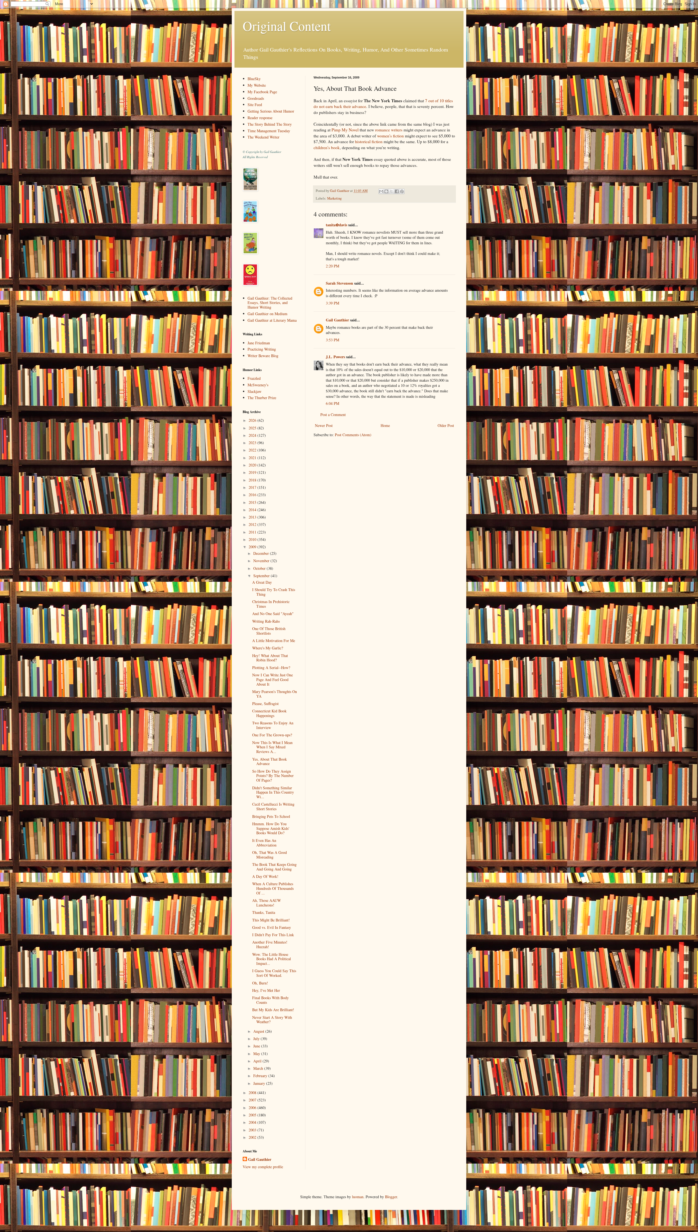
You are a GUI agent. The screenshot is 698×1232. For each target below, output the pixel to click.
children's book (327, 147)
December (261, 553)
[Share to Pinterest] (402, 191)
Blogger (391, 1196)
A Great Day (262, 582)
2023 (253, 442)
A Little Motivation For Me (273, 640)
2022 (253, 450)
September (262, 575)
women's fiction (390, 135)
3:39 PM (332, 303)
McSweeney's (258, 384)
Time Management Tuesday (269, 130)
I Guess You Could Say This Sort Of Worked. (274, 973)
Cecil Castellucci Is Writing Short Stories (273, 806)
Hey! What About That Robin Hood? (270, 658)
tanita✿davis (336, 225)
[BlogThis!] (386, 191)
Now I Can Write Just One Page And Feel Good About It (272, 679)
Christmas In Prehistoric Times (271, 604)
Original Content (287, 25)
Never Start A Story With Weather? (272, 1020)
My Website (257, 85)
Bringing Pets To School (271, 816)
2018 (253, 480)
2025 (253, 427)
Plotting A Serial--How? (271, 667)
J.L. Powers (335, 357)
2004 (253, 1122)
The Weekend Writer (263, 137)
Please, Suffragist (265, 703)
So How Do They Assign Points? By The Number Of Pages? (273, 776)
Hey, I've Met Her (266, 990)
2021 (253, 457)
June (257, 1046)
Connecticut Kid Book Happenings (269, 713)
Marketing (334, 198)
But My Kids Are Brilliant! (273, 1009)
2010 (253, 539)
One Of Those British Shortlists (268, 631)
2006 (253, 1107)
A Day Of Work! (265, 876)
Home (385, 425)
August (259, 1031)
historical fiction (369, 141)
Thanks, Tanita (263, 912)
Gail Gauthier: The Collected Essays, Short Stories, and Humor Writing (270, 303)
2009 (253, 546)
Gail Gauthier (337, 320)
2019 (253, 472)
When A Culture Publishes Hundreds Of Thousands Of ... (273, 888)
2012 (253, 524)
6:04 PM (332, 403)
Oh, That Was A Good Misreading (269, 855)
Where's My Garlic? (267, 647)
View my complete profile (263, 1166)
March (258, 1068)
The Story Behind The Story (270, 124)
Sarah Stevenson (339, 283)
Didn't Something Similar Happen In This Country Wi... (273, 792)
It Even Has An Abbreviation (264, 843)
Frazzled (254, 378)
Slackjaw (254, 391)
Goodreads (256, 98)
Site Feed (255, 104)
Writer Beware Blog (263, 355)
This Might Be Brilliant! (271, 920)
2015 (253, 502)
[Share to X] (391, 191)
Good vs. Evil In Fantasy (271, 927)
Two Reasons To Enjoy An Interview (272, 725)
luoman (357, 1196)
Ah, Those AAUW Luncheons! (266, 903)
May (257, 1053)
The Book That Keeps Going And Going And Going (274, 867)
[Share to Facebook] (396, 191)
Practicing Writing (262, 349)
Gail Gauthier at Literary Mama (272, 320)
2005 (253, 1114)
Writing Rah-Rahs (266, 621)
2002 (253, 1137)
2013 (253, 517)
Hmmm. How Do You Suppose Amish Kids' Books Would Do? (270, 828)
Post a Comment (333, 414)
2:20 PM (332, 266)
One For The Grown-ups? (272, 734)
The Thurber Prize (262, 397)
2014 (253, 509)
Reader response (260, 117)
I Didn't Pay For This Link (273, 934)
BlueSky (254, 78)
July (257, 1038)
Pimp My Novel (345, 129)
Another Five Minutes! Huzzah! (269, 944)
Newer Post (324, 425)
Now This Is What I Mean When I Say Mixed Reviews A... (272, 747)
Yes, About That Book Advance (269, 761)
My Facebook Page (262, 91)
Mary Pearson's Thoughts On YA (274, 694)
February (260, 1075)
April (258, 1061)
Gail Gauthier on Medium (267, 313)
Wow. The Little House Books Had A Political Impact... (271, 959)
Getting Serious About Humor (271, 111)
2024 (253, 435)
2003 (253, 1129)
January (259, 1083)
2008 (253, 1092)
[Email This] (381, 191)
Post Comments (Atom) (353, 434)
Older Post (446, 425)
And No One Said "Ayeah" (273, 613)
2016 (253, 494)
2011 (253, 532)
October (260, 568)
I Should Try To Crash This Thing (273, 592)
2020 (253, 465)
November (261, 560)
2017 (253, 487)
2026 (253, 420)
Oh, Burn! (260, 983)
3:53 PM (332, 339)
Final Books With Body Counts (270, 1000)
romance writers (388, 129)
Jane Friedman (259, 342)
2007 (253, 1100)
